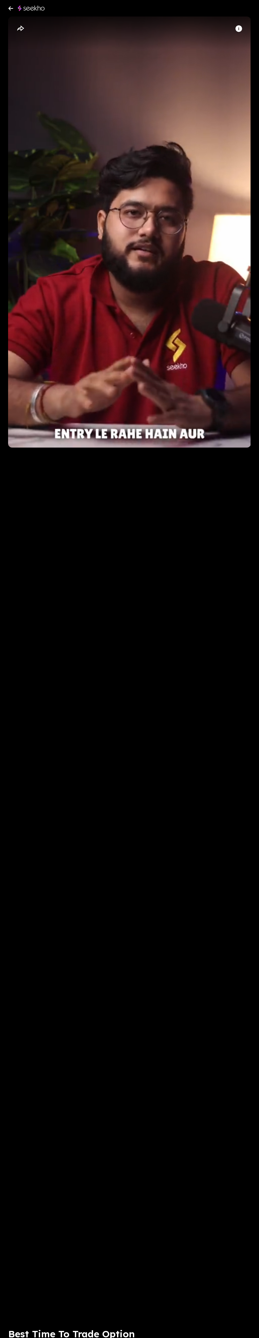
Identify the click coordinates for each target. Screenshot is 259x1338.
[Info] (239, 28)
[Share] (20, 28)
